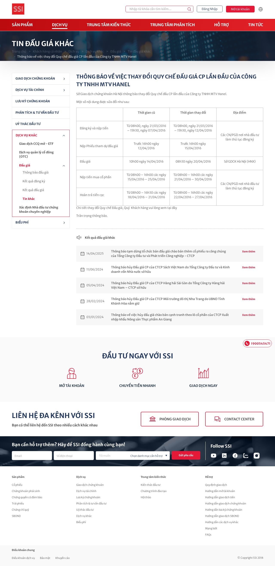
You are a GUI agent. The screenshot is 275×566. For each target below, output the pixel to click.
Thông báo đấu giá (36, 172)
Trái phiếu (18, 503)
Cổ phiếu (17, 484)
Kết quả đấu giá (33, 190)
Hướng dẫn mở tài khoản (220, 491)
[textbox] (139, 456)
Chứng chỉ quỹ (20, 509)
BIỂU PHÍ (22, 222)
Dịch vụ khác (95, 51)
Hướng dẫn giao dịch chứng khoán (225, 503)
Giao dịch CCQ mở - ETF (36, 144)
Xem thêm (248, 251)
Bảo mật (45, 558)
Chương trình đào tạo (154, 491)
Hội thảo (146, 497)
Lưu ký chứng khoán (32, 101)
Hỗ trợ (221, 24)
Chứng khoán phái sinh (26, 491)
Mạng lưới (211, 528)
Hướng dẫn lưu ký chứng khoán (223, 509)
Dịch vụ (59, 24)
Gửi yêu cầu (186, 455)
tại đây (172, 208)
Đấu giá (115, 51)
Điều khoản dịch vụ (23, 558)
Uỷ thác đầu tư (27, 124)
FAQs (208, 534)
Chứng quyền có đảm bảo (27, 497)
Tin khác (29, 199)
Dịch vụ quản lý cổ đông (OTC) (36, 154)
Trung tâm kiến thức (109, 24)
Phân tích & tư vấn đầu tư (37, 113)
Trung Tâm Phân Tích (172, 24)
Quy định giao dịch (216, 484)
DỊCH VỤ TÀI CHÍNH (29, 90)
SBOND (16, 516)
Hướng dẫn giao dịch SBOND (222, 516)
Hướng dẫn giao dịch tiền (220, 497)
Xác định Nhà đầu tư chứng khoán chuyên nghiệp (38, 209)
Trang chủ (19, 51)
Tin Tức (255, 24)
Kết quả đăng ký (34, 181)
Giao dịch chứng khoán (35, 78)
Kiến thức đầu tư (150, 484)
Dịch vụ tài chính (86, 491)
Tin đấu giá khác (139, 51)
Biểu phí (81, 522)
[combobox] (133, 455)
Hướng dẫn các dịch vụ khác (221, 522)
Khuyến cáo (62, 558)
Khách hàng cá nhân (47, 51)
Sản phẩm (22, 24)
